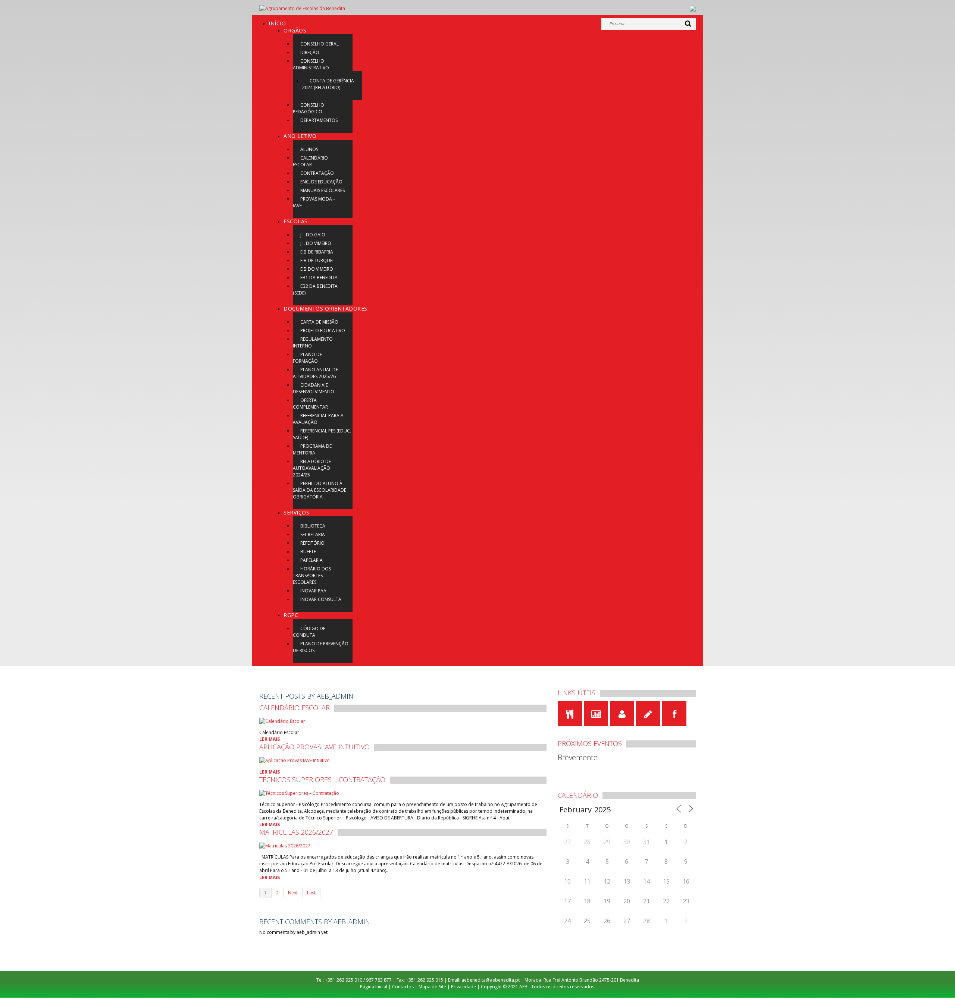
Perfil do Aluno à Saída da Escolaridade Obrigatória (319, 490)
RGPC (291, 614)
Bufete (308, 551)
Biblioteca (312, 526)
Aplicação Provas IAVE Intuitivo (314, 746)
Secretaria (312, 534)
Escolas (296, 221)
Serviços (296, 512)
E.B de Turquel (317, 260)
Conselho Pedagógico (308, 108)
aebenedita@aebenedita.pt (490, 980)
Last (311, 893)
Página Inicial (373, 986)
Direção (309, 52)
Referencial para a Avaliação (318, 418)
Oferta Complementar (310, 403)
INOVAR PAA (313, 591)
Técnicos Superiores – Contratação (322, 779)
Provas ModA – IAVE (314, 202)
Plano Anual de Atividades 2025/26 (315, 373)
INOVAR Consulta (320, 599)
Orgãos (295, 30)
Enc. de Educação (321, 182)
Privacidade (463, 986)
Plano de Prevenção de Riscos (320, 647)
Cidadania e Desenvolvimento (313, 388)
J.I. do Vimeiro (315, 243)
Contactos (403, 986)
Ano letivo (300, 135)
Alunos (309, 149)
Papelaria (311, 560)
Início (277, 23)
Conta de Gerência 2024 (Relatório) (328, 84)
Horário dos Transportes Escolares (312, 575)
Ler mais (269, 739)
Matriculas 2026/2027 (296, 832)
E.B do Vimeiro (316, 269)
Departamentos (319, 120)
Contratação (317, 173)
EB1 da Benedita (319, 277)
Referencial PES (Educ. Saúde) (322, 434)
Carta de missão (319, 322)
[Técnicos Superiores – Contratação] (299, 793)
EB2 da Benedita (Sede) (315, 289)
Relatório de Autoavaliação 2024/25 (312, 468)
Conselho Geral (319, 44)
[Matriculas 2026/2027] (284, 845)
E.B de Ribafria (316, 252)
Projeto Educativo (322, 330)
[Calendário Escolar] (282, 721)
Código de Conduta (309, 631)
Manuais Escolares (322, 190)
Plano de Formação (307, 357)
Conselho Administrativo (311, 64)
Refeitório (312, 543)
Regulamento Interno (313, 342)
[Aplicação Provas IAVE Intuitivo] (294, 760)
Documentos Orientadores (325, 308)
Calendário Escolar (310, 161)
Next (293, 893)
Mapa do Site (432, 986)
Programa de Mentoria (312, 449)
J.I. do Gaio (312, 235)
